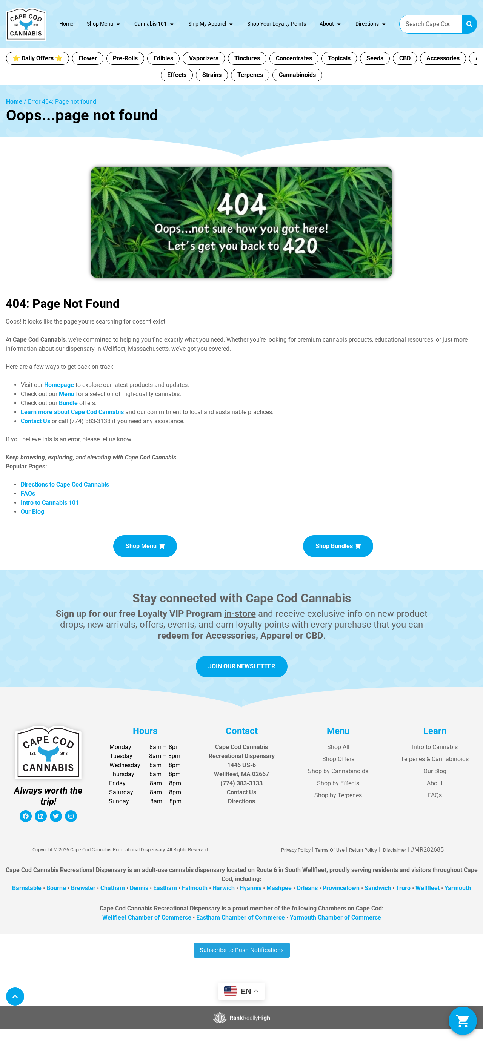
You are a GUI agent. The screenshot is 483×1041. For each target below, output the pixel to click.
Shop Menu (100, 24)
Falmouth (195, 888)
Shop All (338, 747)
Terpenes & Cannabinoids (435, 759)
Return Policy (363, 850)
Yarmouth (458, 888)
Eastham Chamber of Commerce (240, 917)
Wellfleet (427, 888)
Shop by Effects (338, 783)
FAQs (435, 795)
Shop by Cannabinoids (338, 771)
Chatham (112, 888)
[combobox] (431, 24)
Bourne (56, 888)
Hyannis (250, 888)
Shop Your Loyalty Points (276, 24)
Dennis (139, 888)
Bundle (68, 403)
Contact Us (241, 792)
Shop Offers (338, 759)
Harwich (223, 888)
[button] (463, 1021)
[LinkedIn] (41, 816)
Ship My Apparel (207, 24)
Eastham (165, 888)
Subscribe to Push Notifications (242, 949)
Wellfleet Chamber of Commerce (146, 917)
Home (66, 24)
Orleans (307, 888)
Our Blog (434, 771)
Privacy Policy (296, 850)
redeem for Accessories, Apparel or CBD (240, 635)
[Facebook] (26, 816)
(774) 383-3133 (241, 783)
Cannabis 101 (150, 24)
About (327, 24)
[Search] (469, 24)
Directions (367, 24)
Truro (403, 888)
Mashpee (279, 888)
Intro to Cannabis (435, 747)
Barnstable (27, 888)
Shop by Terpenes (338, 795)
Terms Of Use (330, 850)
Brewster (83, 888)
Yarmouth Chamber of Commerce (335, 917)
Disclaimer (394, 850)
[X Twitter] (56, 816)
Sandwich (378, 888)
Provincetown (341, 888)
